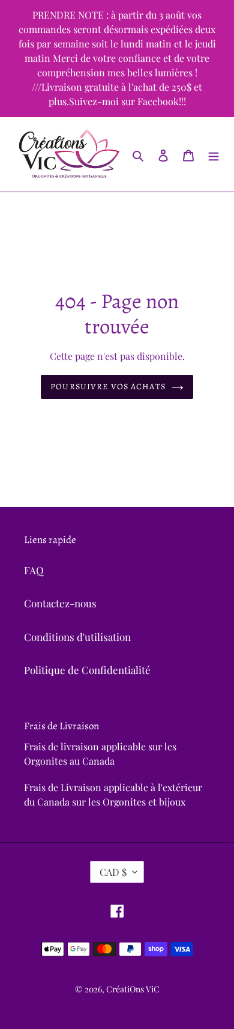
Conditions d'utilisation (77, 636)
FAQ (34, 570)
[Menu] (213, 154)
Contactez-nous (60, 603)
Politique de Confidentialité (87, 669)
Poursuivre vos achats (108, 386)
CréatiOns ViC (133, 989)
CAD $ (113, 872)
